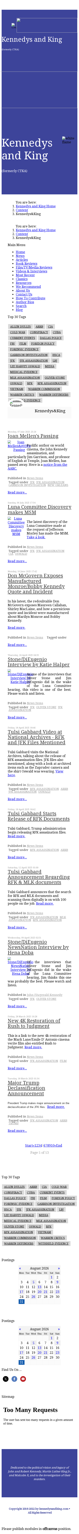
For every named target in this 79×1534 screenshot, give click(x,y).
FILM (22, 343)
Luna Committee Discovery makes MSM (39, 509)
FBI (12, 343)
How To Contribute (30, 298)
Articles (22, 260)
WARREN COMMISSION (44, 389)
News (20, 256)
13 (39, 1287)
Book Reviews (26, 264)
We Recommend (28, 287)
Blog (19, 310)
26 (33, 1297)
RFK (30, 383)
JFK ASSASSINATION (34, 360)
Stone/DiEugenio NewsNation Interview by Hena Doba (38, 947)
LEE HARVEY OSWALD (25, 366)
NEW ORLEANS (58, 485)
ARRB (39, 326)
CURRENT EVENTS (22, 338)
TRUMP (14, 1123)
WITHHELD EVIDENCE (25, 400)
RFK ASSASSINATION (51, 383)
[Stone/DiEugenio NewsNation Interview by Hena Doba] (20, 974)
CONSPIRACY (39, 332)
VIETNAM (16, 389)
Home (20, 252)
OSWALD (16, 383)
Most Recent (25, 275)
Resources (23, 283)
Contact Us (24, 294)
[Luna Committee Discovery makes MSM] (16, 534)
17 (21, 1292)
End (59, 1145)
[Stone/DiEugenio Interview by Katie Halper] (20, 682)
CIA (50, 326)
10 (52, 1145)
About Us (23, 290)
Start (29, 1145)
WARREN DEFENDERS (53, 394)
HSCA (56, 355)
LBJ (55, 360)
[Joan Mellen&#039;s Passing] (19, 450)
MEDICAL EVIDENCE (23, 372)
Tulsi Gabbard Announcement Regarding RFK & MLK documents (39, 877)
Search (21, 306)
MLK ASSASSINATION (25, 377)
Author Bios (25, 302)
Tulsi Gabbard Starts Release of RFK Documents (39, 816)
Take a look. (36, 537)
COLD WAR (17, 332)
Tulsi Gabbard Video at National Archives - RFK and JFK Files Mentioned (36, 737)
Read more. (16, 628)
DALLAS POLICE (51, 338)
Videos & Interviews (31, 271)
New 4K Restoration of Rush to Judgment (34, 1023)
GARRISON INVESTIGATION (29, 355)
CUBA (57, 332)
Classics (22, 279)
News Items (35, 478)
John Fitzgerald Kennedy (44, 994)
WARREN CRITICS (22, 394)
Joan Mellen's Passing (33, 436)
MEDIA (49, 366)
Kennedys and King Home (36, 206)
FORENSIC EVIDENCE (24, 349)
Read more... (17, 492)
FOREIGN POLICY (42, 343)
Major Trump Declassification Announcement (26, 1088)
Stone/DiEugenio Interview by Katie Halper (39, 662)
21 (45, 1292)
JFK (12, 360)
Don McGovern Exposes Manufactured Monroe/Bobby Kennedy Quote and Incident (36, 584)
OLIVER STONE (55, 377)
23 (57, 1292)
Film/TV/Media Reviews (34, 267)
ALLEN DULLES (20, 326)
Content (22, 210)
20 (39, 1292)
